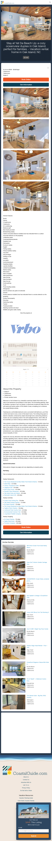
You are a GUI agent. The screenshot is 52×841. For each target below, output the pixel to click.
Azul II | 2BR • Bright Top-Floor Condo (37, 629)
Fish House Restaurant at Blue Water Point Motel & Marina (20, 482)
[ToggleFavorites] (48, 68)
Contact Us (26, 779)
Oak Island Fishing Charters (12, 502)
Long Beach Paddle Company (12, 514)
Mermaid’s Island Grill (10, 495)
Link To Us (26, 785)
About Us (26, 777)
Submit (33, 836)
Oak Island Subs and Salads (12, 493)
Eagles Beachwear (9, 521)
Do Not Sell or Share (26, 790)
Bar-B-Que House (9, 489)
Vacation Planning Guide (26, 798)
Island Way (7, 483)
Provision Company (9, 523)
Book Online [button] (26, 79)
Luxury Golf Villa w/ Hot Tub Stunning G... (38, 612)
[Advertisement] (26, 723)
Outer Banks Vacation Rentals (26, 800)
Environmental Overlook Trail (12, 512)
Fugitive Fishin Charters (10, 508)
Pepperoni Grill (8, 487)
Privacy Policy (26, 788)
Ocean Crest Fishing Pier (11, 500)
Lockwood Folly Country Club (12, 510)
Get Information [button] (26, 85)
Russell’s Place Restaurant (11, 491)
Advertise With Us (26, 782)
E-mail (20, 827)
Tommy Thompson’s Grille (11, 485)
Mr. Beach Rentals (9, 504)
